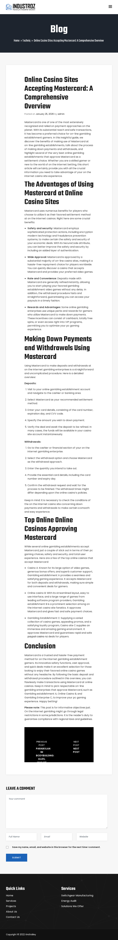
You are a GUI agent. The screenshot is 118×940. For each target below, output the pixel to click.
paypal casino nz (38, 636)
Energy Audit (69, 901)
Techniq (26, 40)
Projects (11, 906)
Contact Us (13, 917)
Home (17, 40)
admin (61, 114)
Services (11, 901)
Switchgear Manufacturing (77, 895)
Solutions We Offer (72, 906)
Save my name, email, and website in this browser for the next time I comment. (56, 847)
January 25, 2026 (45, 114)
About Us (11, 911)
